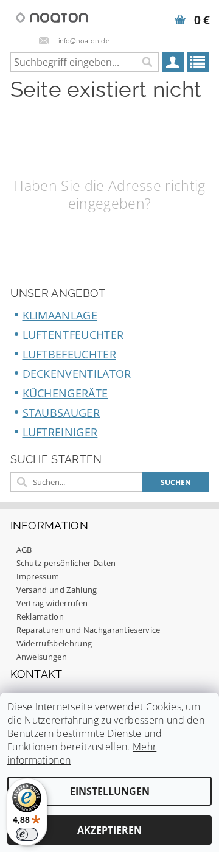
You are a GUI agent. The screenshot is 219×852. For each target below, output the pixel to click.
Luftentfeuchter (73, 334)
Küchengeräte (65, 393)
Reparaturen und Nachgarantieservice (88, 629)
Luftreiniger (60, 432)
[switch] (27, 834)
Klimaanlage (60, 315)
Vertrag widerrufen (52, 603)
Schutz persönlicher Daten (66, 562)
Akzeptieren (109, 830)
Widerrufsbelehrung (54, 643)
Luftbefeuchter (69, 354)
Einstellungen (110, 791)
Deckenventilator (77, 373)
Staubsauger (61, 412)
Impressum (38, 576)
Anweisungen (42, 656)
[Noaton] (52, 16)
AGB (24, 549)
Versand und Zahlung (56, 589)
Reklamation (40, 616)
